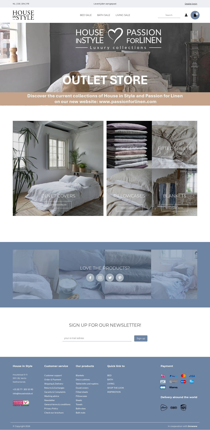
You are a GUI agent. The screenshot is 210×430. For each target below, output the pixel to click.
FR (27, 3)
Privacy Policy (51, 408)
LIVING (110, 383)
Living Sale (123, 15)
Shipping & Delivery (53, 383)
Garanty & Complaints (54, 392)
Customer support (53, 375)
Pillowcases (81, 396)
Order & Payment (52, 379)
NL (14, 3)
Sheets (79, 400)
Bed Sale (86, 15)
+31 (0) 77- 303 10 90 (23, 389)
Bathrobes (81, 408)
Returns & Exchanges (54, 387)
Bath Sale (103, 15)
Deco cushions (83, 379)
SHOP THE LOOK (115, 387)
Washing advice (51, 396)
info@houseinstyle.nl (23, 393)
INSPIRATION (114, 392)
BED (109, 375)
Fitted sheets (82, 392)
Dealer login (191, 3)
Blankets (80, 375)
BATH (110, 379)
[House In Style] (23, 15)
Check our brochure (53, 412)
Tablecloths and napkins (87, 383)
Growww (192, 426)
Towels (79, 404)
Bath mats (80, 412)
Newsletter (49, 400)
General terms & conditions (57, 404)
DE (18, 3)
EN (23, 3)
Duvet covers (82, 387)
